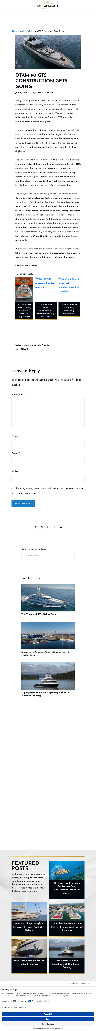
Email (16, 453)
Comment (18, 394)
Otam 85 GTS (40, 236)
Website (16, 471)
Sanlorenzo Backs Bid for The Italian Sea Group (29, 962)
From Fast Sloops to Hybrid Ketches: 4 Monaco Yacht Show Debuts (29, 927)
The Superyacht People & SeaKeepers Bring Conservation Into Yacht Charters (67, 888)
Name (16, 436)
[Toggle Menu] (93, 5)
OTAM (24, 349)
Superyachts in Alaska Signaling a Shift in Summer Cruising (67, 964)
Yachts (45, 345)
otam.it (33, 266)
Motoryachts (34, 345)
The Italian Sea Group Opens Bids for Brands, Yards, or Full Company (67, 927)
